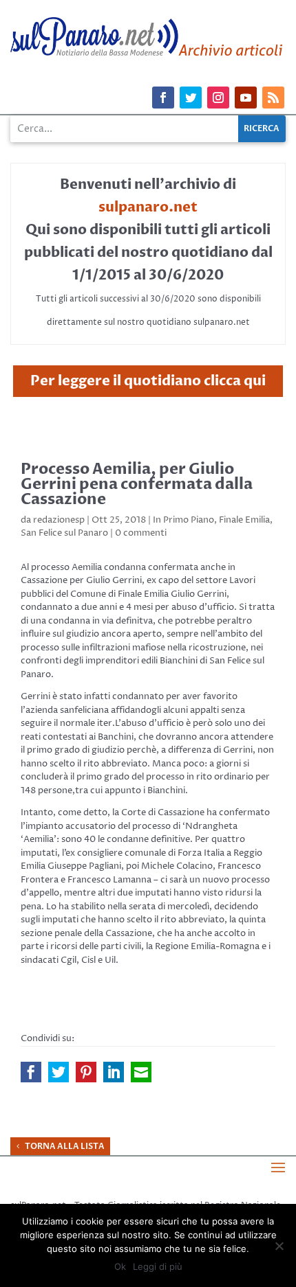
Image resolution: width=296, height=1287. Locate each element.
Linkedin (113, 1072)
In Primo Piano (183, 520)
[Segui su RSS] (273, 98)
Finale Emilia (244, 520)
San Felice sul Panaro (64, 533)
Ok (120, 1266)
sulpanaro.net (148, 207)
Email (141, 1072)
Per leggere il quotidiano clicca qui (148, 381)
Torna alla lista (65, 1146)
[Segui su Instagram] (218, 98)
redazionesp (59, 520)
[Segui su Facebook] (163, 98)
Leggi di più (157, 1266)
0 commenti (141, 533)
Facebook (31, 1072)
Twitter (58, 1072)
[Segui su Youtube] (246, 98)
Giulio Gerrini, (115, 580)
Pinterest (86, 1072)
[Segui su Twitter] (191, 98)
